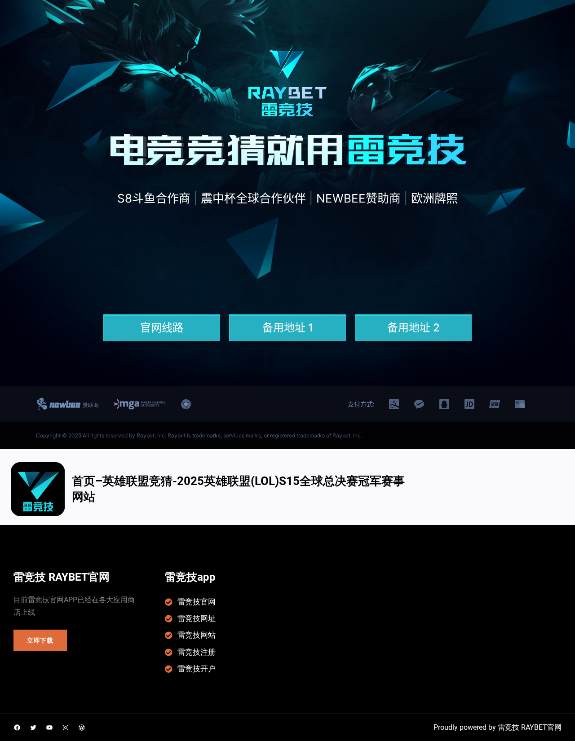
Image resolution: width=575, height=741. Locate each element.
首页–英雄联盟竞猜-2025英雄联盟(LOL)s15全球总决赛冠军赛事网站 (238, 488)
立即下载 (40, 640)
